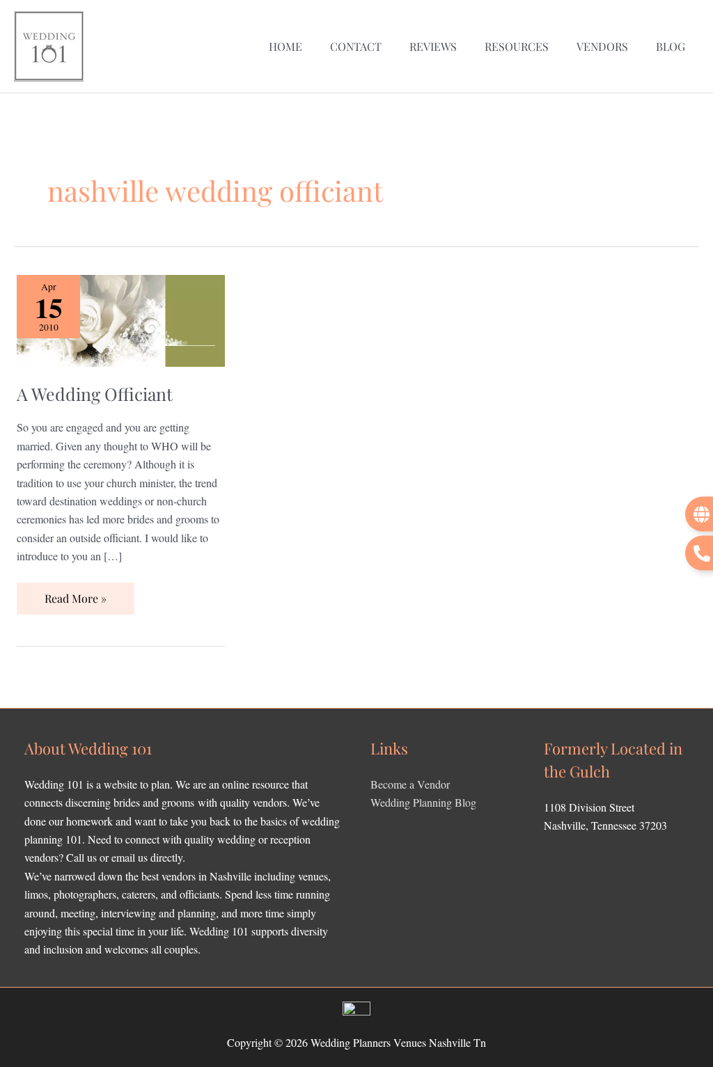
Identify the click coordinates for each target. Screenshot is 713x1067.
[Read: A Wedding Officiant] (121, 319)
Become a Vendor (410, 784)
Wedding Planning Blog (423, 802)
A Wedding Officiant (95, 393)
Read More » (75, 594)
